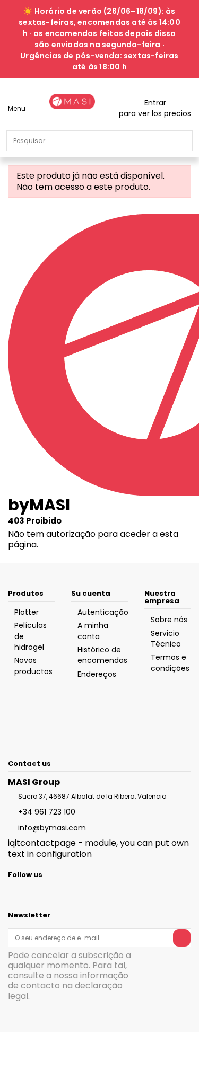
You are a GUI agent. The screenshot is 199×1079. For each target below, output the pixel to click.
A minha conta (92, 630)
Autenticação (102, 612)
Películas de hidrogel (30, 636)
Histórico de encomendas (102, 655)
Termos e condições (170, 662)
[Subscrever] (182, 937)
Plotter (26, 612)
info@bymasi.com (52, 827)
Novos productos (33, 665)
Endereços (96, 674)
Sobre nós (169, 619)
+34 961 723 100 (46, 812)
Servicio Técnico (166, 638)
